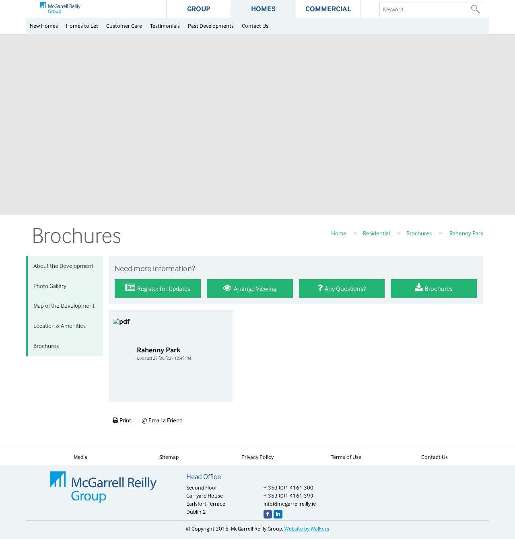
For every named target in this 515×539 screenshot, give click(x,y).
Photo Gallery (49, 286)
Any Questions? (344, 288)
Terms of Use (346, 457)
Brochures (419, 233)
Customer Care (124, 26)
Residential (376, 233)
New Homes (44, 26)
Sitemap (169, 457)
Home (338, 233)
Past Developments (211, 26)
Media (80, 457)
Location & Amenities (59, 326)
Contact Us (255, 26)
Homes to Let (82, 26)
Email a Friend (162, 420)
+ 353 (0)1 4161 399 (288, 496)
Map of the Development (64, 305)
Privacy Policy (257, 457)
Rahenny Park (164, 353)
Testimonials (165, 26)
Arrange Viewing (254, 288)
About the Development (63, 266)
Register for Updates (163, 288)
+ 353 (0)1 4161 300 (288, 488)
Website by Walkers (306, 529)
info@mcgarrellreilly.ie (290, 504)
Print (124, 420)
